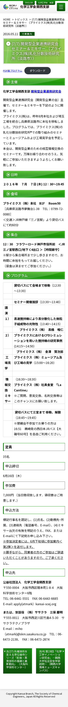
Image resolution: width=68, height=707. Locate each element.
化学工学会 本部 (45, 2)
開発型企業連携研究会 (46, 91)
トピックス (21, 19)
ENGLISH (29, 2)
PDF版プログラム (12, 70)
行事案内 (27, 33)
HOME (7, 19)
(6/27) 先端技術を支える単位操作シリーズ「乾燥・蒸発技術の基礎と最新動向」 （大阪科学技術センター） (17, 659)
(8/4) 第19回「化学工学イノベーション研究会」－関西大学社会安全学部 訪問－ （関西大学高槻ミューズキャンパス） (50, 660)
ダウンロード (38, 70)
